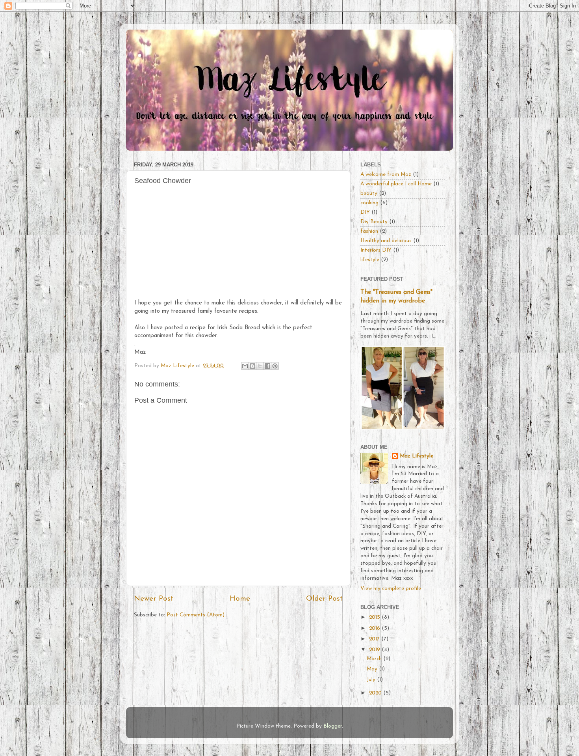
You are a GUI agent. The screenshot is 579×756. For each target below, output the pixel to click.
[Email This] (245, 366)
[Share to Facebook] (267, 366)
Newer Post (153, 599)
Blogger (332, 726)
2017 (375, 639)
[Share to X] (260, 366)
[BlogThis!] (252, 366)
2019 (375, 649)
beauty (368, 193)
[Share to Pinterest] (275, 366)
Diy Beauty (374, 221)
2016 (375, 628)
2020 (376, 693)
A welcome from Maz (385, 174)
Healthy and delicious (386, 240)
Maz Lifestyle (416, 456)
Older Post (324, 599)
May (373, 669)
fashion (369, 231)
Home (240, 599)
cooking (369, 202)
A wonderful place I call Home (396, 184)
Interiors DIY (376, 250)
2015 (375, 617)
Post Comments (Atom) (196, 615)
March (375, 658)
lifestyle (369, 259)
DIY (365, 212)
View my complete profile (390, 588)
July (372, 679)
